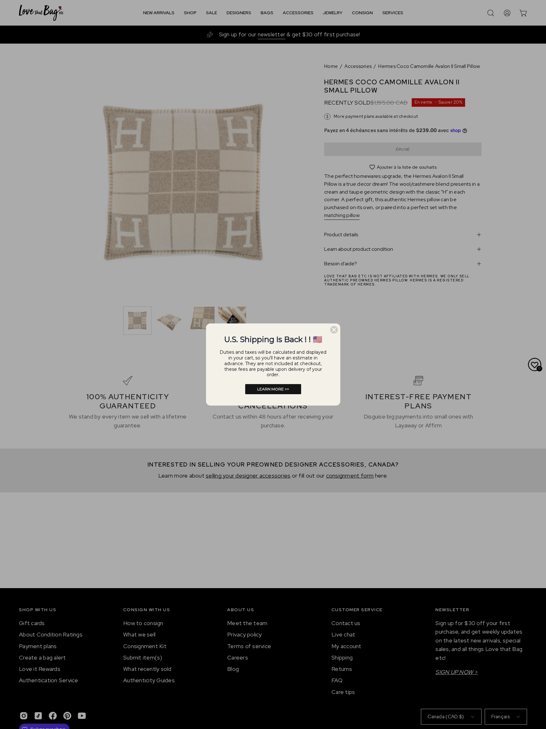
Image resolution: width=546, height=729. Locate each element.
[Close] (334, 330)
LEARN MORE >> (273, 389)
